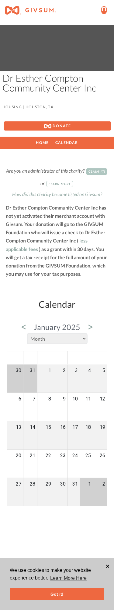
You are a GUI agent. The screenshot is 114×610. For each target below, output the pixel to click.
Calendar (66, 142)
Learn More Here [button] (68, 578)
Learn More (60, 184)
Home (42, 142)
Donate (61, 126)
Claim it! (96, 171)
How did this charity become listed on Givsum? (57, 194)
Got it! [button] (57, 594)
